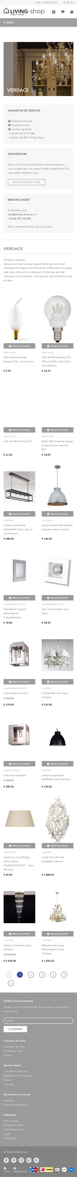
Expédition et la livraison (18, 1075)
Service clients (12, 1065)
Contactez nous (13, 1051)
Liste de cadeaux (14, 1129)
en (72, 2)
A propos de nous (14, 1040)
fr (68, 2)
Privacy (8, 1055)
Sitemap (9, 1100)
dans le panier (21, 346)
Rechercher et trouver (17, 1094)
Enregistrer (50, 2)
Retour (7, 1080)
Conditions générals (15, 1071)
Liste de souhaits (13, 1125)
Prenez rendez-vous (26, 182)
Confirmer (15, 1029)
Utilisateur (10, 1114)
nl (65, 2)
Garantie (9, 1084)
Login (38, 2)
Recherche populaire (16, 1104)
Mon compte (11, 1120)
